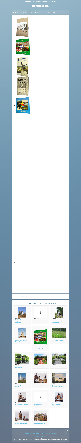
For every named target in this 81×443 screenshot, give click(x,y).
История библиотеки (36, 1)
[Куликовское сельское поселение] (22, 46)
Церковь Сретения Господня (39, 423)
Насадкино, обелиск (38, 365)
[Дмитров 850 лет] (22, 242)
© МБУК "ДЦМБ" (39, 436)
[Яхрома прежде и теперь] (22, 223)
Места (30, 12)
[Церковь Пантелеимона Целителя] (40, 396)
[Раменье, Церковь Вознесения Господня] (22, 377)
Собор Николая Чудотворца (39, 385)
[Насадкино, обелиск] (40, 358)
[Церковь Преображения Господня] (59, 396)
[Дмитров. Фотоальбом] (22, 262)
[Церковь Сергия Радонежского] (22, 416)
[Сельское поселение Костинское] (22, 165)
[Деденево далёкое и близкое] (22, 26)
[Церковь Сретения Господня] (40, 416)
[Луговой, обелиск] (22, 358)
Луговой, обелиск (19, 367)
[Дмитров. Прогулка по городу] (22, 145)
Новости (24, 12)
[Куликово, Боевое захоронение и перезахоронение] (59, 312)
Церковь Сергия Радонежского (21, 423)
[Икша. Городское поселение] (22, 105)
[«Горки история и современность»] (22, 281)
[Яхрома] (22, 66)
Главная (16, 12)
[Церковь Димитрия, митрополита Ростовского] (59, 377)
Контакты (51, 1)
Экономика (52, 12)
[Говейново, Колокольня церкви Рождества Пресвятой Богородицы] (22, 312)
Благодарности (28, 1)
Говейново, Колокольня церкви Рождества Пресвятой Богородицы (21, 321)
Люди (37, 12)
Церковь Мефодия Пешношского (22, 404)
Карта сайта (44, 1)
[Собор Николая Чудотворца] (40, 377)
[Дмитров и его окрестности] (22, 184)
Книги (43, 12)
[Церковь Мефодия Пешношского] (22, 396)
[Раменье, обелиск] (59, 358)
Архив (55, 1)
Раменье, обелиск (55, 365)
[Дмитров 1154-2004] (22, 85)
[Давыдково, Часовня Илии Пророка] (40, 312)
